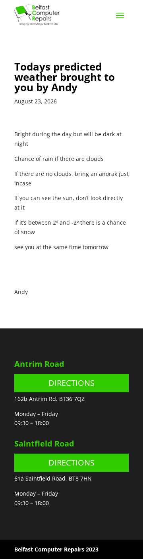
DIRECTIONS (71, 383)
